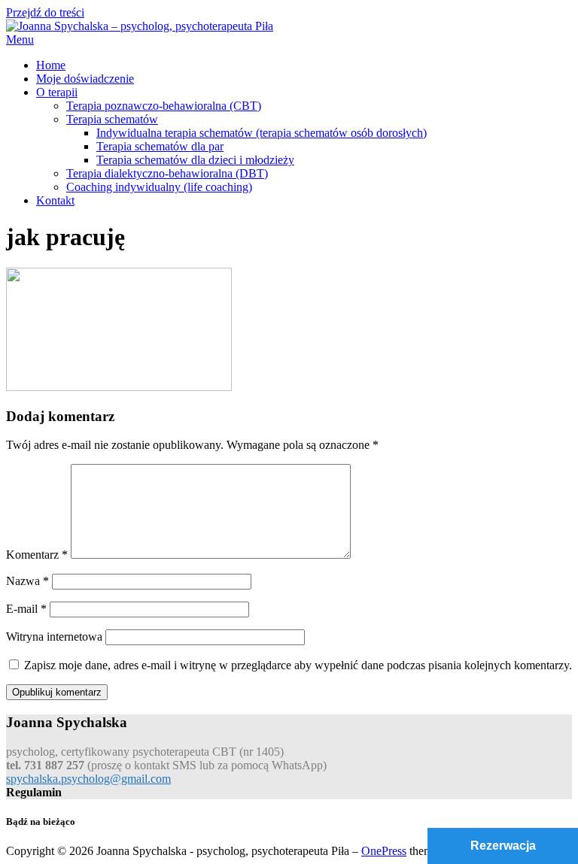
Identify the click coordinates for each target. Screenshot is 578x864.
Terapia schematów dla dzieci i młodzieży (195, 159)
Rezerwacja (503, 845)
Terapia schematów (112, 119)
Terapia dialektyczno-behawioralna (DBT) (167, 173)
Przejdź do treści (45, 12)
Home (50, 65)
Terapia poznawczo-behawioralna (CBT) (163, 105)
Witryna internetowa (54, 636)
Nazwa (27, 580)
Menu (20, 39)
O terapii (57, 92)
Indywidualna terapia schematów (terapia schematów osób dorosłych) (261, 132)
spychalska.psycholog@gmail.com (88, 778)
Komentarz (37, 554)
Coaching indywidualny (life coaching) (159, 186)
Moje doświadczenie (85, 78)
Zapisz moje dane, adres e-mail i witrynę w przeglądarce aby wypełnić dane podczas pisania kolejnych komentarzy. (298, 665)
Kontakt (55, 200)
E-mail (26, 608)
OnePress (383, 850)
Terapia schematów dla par (160, 146)
